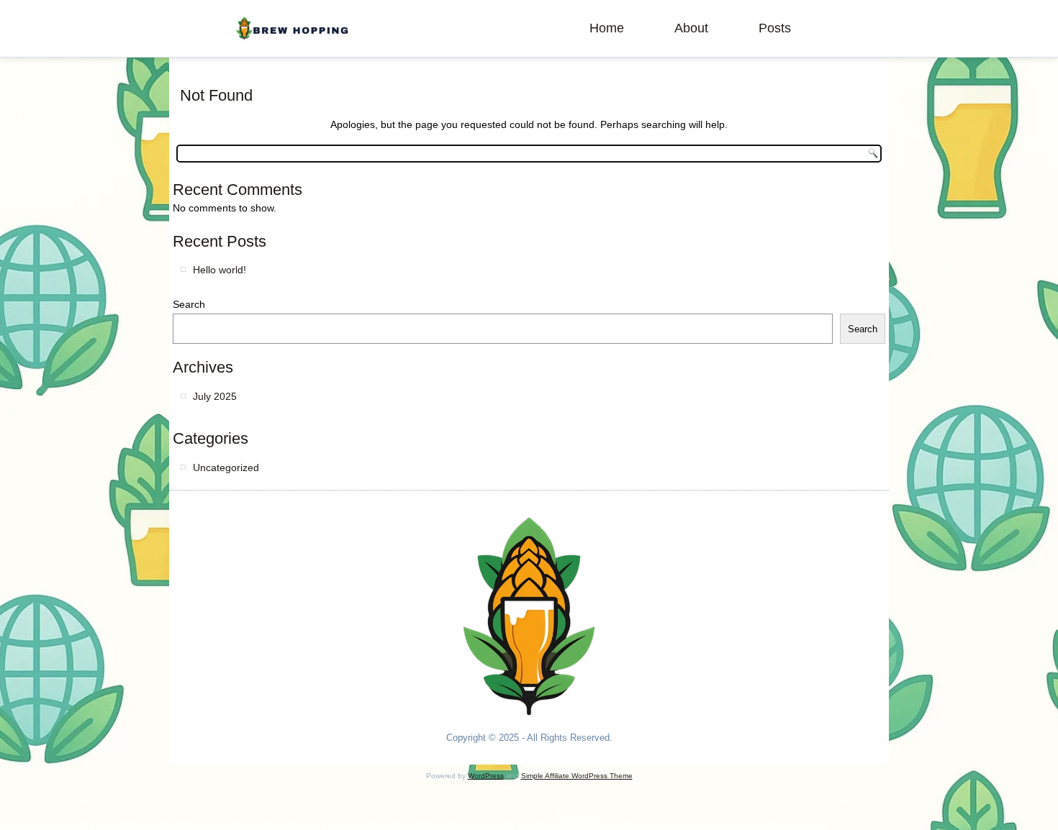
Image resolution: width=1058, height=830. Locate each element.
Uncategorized (226, 467)
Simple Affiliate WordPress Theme (577, 776)
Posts (775, 28)
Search (189, 304)
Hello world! (219, 269)
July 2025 (215, 396)
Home (606, 28)
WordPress (486, 776)
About (691, 28)
